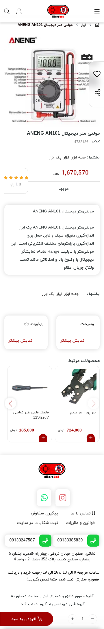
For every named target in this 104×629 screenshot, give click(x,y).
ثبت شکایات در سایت (37, 523)
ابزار (83, 25)
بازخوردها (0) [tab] (33, 324)
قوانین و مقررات (80, 523)
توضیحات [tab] (87, 324)
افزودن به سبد (24, 619)
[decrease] (92, 619)
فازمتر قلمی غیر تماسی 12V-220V (31, 415)
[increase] (72, 619)
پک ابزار (55, 157)
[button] (10, 403)
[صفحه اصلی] (97, 25)
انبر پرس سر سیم (83, 412)
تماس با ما (81, 513)
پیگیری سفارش (44, 513)
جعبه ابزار (78, 157)
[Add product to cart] (90, 437)
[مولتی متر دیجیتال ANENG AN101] (52, 470)
